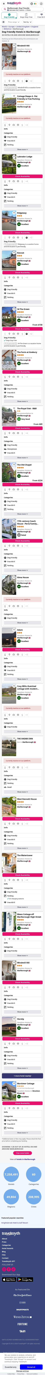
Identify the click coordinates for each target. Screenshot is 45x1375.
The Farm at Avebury (27, 352)
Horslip (20, 1019)
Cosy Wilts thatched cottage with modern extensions (27, 687)
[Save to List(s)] (14, 45)
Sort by (26, 22)
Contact (5, 1258)
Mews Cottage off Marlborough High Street (29, 915)
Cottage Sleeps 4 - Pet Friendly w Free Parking (28, 97)
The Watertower (25, 855)
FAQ (3, 1255)
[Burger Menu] (3, 3)
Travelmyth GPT (8, 1261)
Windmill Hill (23, 45)
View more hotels (22, 1153)
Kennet (20, 253)
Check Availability (22, 176)
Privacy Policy (20, 1374)
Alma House (23, 577)
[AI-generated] (15, 87)
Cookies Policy (11, 1374)
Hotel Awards (7, 1248)
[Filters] (3, 22)
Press (4, 1242)
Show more (21, 149)
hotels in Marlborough (26, 1159)
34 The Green (23, 309)
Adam (20, 630)
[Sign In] (41, 3)
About (4, 1239)
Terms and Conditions (32, 1374)
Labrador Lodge (24, 156)
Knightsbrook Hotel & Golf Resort (14, 1223)
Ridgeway (22, 213)
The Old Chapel (24, 464)
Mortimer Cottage (25, 1083)
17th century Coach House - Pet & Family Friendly (27, 522)
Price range (12, 22)
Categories (6, 1245)
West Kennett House (27, 799)
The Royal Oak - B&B (27, 408)
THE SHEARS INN (25, 738)
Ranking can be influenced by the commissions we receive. (20, 40)
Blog (4, 1251)
